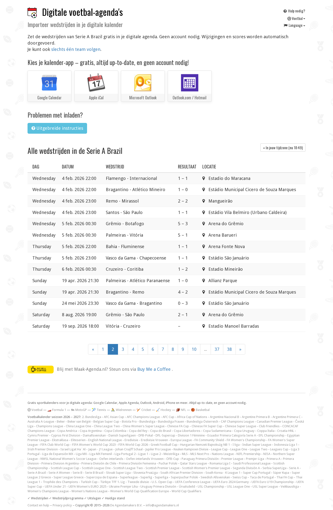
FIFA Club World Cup (54, 444)
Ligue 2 (156, 454)
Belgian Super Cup (106, 421)
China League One (78, 426)
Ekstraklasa (60, 440)
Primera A (273, 459)
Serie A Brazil (37, 472)
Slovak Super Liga (118, 472)
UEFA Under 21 (55, 486)
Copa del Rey (138, 431)
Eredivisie (131, 440)
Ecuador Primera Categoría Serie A (231, 435)
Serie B (77, 472)
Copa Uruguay (244, 431)
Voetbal (297, 18)
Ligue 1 (143, 454)
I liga (236, 444)
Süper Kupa (281, 472)
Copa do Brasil (160, 431)
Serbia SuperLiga (274, 468)
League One (238, 449)
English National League (105, 440)
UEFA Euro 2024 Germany (231, 482)
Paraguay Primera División (200, 459)
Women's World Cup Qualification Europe (139, 491)
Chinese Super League (240, 426)
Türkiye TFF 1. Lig (112, 482)
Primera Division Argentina (60, 463)
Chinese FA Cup (178, 426)
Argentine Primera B (256, 417)
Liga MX (81, 454)
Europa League (181, 440)
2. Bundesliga (91, 417)
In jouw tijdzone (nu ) (284, 147)
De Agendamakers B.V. (126, 505)
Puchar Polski (168, 463)
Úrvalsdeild (187, 486)
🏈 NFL (181, 410)
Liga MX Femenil (100, 454)
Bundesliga (147, 421)
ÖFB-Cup (172, 459)
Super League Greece (69, 477)
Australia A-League (41, 421)
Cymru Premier (38, 435)
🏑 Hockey (163, 410)
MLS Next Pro (199, 454)
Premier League (232, 459)
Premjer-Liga (255, 459)
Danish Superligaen (122, 435)
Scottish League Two (128, 468)
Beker (61, 421)
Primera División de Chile (98, 463)
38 (229, 349)
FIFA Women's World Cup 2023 (94, 444)
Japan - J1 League (100, 449)
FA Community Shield (209, 440)
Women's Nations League (89, 491)
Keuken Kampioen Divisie (191, 449)
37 (217, 349)
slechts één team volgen (75, 49)
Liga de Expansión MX (57, 454)
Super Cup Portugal (256, 472)
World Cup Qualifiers (186, 491)
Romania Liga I (220, 463)
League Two (258, 449)
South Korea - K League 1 (223, 472)
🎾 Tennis (99, 410)
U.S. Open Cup (162, 482)
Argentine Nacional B (224, 417)
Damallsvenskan (94, 435)
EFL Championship (271, 435)
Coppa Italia (265, 431)
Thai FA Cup (284, 477)
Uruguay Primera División (158, 486)
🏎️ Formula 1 (56, 410)
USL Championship (211, 486)
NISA (266, 454)
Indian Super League (256, 444)
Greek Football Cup (164, 444)
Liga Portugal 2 (125, 454)
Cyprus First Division (65, 435)
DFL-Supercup (165, 435)
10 (194, 349)
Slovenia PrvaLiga (145, 472)
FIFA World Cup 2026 (133, 444)
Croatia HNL (285, 431)
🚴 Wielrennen (121, 410)
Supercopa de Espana (101, 477)
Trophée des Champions (60, 482)
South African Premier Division (181, 472)
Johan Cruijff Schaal (129, 449)
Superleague (129, 477)
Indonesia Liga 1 (285, 444)
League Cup (219, 449)
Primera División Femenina (137, 463)
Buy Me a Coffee (154, 369)
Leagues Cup (279, 449)
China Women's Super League (144, 426)
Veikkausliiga (290, 486)
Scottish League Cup (65, 468)
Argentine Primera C (287, 417)
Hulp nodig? (296, 10)
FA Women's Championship (246, 440)
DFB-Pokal (145, 435)
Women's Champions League (48, 491)
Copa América (67, 431)
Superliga (161, 477)
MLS (185, 454)
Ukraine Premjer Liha (123, 486)
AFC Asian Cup (114, 417)
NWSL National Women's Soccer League (68, 459)
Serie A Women (59, 472)
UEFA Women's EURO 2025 (87, 486)
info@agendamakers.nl (162, 505)
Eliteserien (78, 440)
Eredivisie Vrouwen (154, 440)
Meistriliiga (171, 454)
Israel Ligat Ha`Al (73, 449)
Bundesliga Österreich (202, 421)
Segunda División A (246, 468)
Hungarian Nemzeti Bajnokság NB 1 (205, 444)
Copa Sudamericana (217, 431)
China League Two (107, 426)
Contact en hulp (38, 505)
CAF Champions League (237, 421)
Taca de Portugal (262, 477)
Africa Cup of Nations (192, 417)
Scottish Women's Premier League (206, 468)
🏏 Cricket (144, 410)
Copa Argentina (91, 431)
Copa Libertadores (187, 431)
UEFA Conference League (192, 482)
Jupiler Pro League (158, 449)
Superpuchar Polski (184, 477)
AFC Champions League (143, 417)
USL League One (238, 486)
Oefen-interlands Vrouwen (145, 459)
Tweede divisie (138, 482)
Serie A (294, 468)
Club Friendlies (269, 426)
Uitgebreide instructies (59, 128)
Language (295, 25)
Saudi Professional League (252, 463)
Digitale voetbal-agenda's (82, 12)
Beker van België (79, 421)
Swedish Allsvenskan (215, 477)
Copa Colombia (115, 431)
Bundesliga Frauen (171, 421)
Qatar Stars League (193, 463)
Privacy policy (62, 505)
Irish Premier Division (43, 449)
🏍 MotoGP (79, 410)
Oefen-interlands (111, 459)
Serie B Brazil (94, 472)
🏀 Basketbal (200, 410)
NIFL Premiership (248, 454)
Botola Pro (129, 421)
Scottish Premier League (162, 468)
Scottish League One (96, 468)
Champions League (49, 426)
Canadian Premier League (275, 421)
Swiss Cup (240, 477)
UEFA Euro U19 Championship (273, 482)
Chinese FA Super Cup (207, 426)
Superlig (146, 477)
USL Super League (265, 486)
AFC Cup (168, 417)
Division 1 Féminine (191, 435)
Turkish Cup (89, 482)
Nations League (223, 454)
